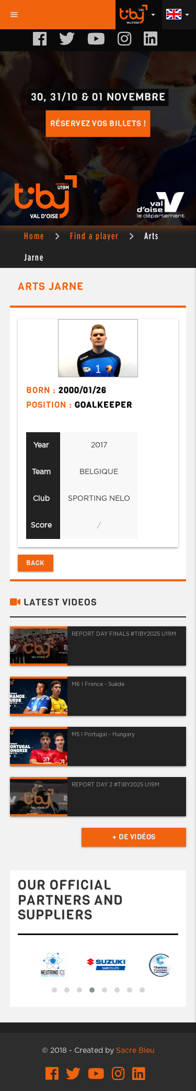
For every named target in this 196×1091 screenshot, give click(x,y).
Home (34, 236)
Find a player (94, 236)
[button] (54, 990)
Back (35, 562)
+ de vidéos (134, 837)
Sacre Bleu (135, 1050)
